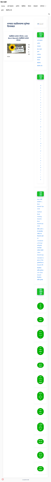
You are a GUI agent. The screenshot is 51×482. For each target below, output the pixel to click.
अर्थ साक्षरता (10, 6)
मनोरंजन (42, 6)
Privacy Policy (40, 165)
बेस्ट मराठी (3, 2)
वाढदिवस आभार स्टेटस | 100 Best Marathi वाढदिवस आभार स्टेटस (18, 38)
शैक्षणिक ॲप (9, 10)
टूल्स (2, 10)
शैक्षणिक (23, 6)
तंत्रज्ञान (36, 6)
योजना (29, 6)
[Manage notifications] (3, 479)
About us (40, 92)
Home (3, 6)
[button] (49, 14)
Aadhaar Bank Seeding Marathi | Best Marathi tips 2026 (40, 219)
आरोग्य (17, 6)
